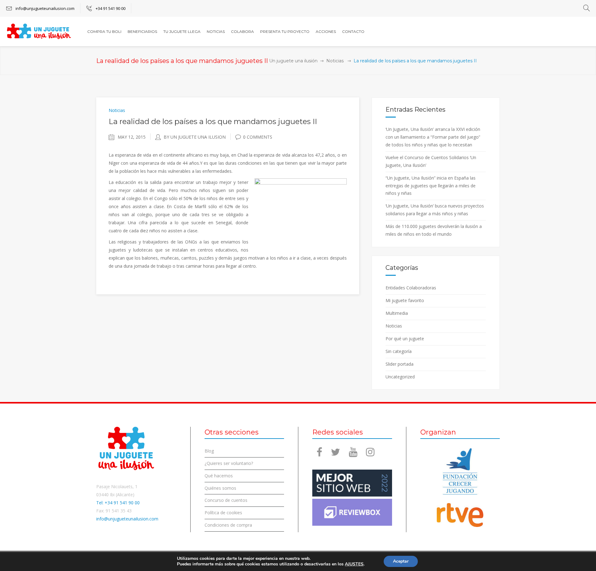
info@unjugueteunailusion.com (45, 8)
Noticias (335, 61)
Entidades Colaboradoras (411, 288)
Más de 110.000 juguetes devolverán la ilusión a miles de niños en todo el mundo (434, 230)
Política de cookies (223, 512)
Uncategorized (400, 377)
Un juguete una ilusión (293, 61)
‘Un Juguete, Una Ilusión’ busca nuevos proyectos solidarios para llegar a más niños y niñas (435, 209)
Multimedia (397, 313)
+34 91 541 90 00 (110, 8)
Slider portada (399, 364)
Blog (209, 451)
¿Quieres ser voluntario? (229, 463)
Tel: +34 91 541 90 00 (118, 503)
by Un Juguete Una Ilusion (195, 137)
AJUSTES (354, 564)
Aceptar (401, 561)
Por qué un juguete (405, 338)
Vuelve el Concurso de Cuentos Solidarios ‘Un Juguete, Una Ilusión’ (431, 161)
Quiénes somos (220, 488)
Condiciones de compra (228, 525)
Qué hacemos (219, 476)
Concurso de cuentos (226, 500)
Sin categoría (399, 351)
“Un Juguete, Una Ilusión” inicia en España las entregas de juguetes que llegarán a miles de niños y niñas (431, 185)
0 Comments (257, 137)
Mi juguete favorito (405, 300)
